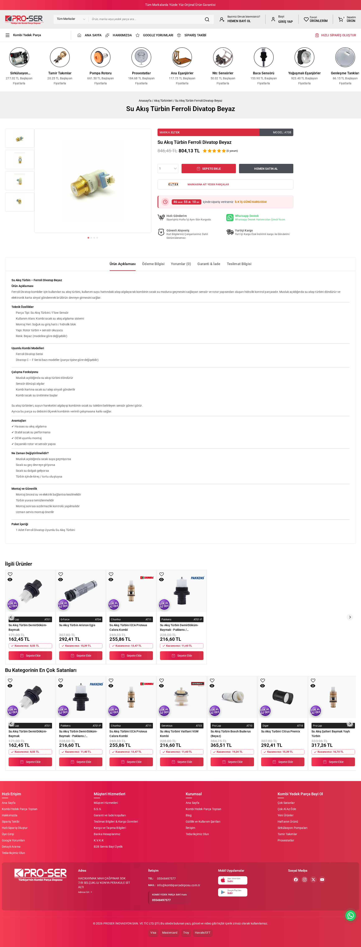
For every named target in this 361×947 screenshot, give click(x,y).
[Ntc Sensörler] (223, 57)
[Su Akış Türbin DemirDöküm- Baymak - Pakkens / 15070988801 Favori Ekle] (161, 574)
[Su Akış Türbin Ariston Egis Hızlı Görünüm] (60, 579)
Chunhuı (116, 619)
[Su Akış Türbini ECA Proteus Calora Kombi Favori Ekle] (111, 574)
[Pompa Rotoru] (101, 57)
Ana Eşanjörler (182, 73)
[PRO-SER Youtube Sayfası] (322, 879)
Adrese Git (84, 892)
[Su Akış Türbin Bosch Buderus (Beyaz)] (232, 697)
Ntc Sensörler (222, 73)
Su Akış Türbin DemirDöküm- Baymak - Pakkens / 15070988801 (179, 627)
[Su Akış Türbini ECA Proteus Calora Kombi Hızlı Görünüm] (111, 579)
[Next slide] (350, 617)
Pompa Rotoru (101, 73)
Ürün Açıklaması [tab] (123, 264)
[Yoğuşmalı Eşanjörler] (304, 57)
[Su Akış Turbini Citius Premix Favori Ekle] (262, 680)
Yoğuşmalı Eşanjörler (304, 73)
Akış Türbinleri (163, 100)
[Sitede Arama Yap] (208, 19)
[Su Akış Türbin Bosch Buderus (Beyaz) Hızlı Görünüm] (212, 686)
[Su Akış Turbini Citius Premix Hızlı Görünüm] (262, 686)
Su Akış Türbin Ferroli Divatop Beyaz (198, 100)
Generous (166, 725)
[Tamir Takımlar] (60, 57)
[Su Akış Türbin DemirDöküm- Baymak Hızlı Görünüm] (10, 579)
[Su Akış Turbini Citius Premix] (283, 697)
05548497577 (166, 878)
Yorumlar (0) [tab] (181, 264)
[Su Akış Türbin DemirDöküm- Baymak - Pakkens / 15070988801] (182, 591)
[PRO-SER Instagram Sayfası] (304, 879)
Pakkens (166, 619)
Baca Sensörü (263, 73)
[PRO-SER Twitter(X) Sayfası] (313, 879)
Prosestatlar (141, 73)
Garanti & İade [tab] (208, 264)
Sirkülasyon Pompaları (19, 73)
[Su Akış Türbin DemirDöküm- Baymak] (30, 591)
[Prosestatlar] (141, 57)
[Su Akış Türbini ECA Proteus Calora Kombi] (131, 591)
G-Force (65, 619)
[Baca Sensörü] (264, 57)
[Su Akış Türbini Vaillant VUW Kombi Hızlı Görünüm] (161, 686)
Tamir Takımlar (59, 73)
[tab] (88, 238)
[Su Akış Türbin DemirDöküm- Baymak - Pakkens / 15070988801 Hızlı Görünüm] (161, 579)
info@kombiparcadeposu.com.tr (178, 885)
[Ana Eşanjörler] (182, 57)
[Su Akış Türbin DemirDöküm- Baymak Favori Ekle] (10, 574)
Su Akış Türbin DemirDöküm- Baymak (28, 627)
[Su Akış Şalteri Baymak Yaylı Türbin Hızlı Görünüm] (313, 686)
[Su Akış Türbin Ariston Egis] (81, 591)
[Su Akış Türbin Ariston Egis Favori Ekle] (60, 574)
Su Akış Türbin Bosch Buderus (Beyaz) (231, 734)
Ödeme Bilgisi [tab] (153, 264)
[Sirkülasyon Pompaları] (19, 57)
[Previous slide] (11, 617)
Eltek (175, 132)
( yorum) (232, 150)
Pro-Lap (14, 619)
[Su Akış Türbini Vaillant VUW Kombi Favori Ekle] (161, 680)
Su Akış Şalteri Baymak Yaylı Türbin (330, 734)
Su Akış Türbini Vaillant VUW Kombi (179, 734)
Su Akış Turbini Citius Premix (280, 731)
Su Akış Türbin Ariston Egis (77, 625)
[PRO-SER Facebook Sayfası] (295, 879)
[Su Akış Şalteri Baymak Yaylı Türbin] (333, 697)
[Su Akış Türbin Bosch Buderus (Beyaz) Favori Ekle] (212, 680)
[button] (19, 138)
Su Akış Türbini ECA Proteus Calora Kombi (128, 627)
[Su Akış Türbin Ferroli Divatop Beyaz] (92, 181)
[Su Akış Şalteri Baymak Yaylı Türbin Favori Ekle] (313, 680)
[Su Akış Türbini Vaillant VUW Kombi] (182, 697)
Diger (266, 725)
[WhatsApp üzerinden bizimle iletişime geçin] (350, 915)
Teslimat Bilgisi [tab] (239, 264)
